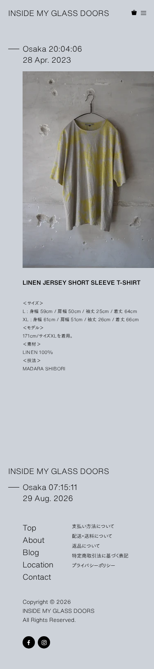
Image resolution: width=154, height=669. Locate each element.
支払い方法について (93, 526)
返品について (86, 545)
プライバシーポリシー (93, 565)
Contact (37, 576)
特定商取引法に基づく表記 (100, 555)
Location (38, 564)
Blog (31, 552)
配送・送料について (92, 536)
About (33, 539)
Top (29, 527)
